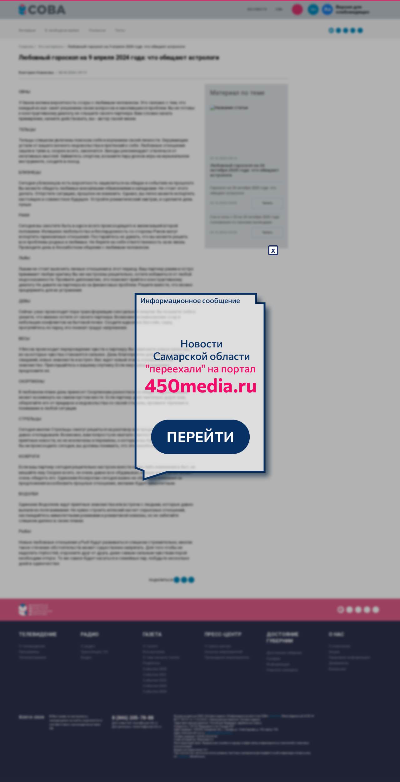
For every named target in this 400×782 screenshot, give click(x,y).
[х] (200, 391)
